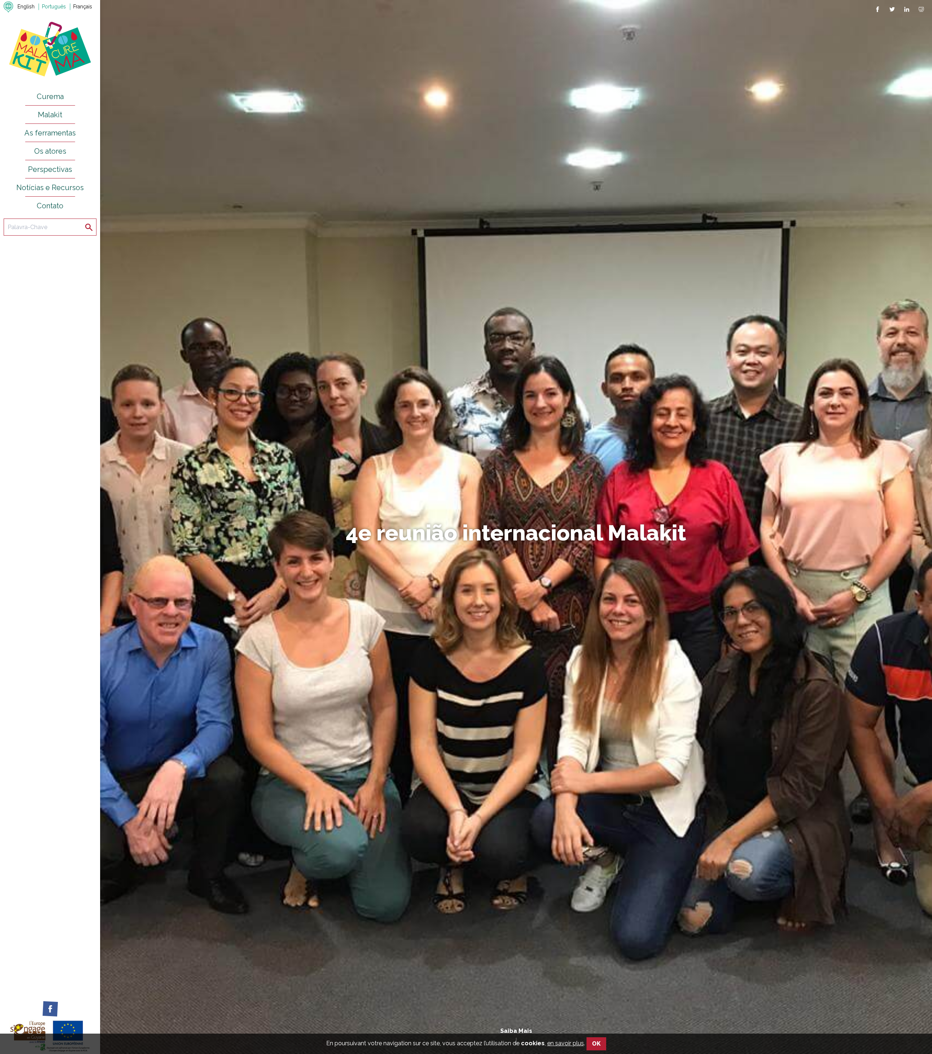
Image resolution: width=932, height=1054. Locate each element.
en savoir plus (565, 1043)
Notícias (591, 590)
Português (54, 6)
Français (82, 6)
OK (596, 1043)
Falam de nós (546, 590)
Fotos (503, 590)
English (26, 6)
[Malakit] (50, 48)
